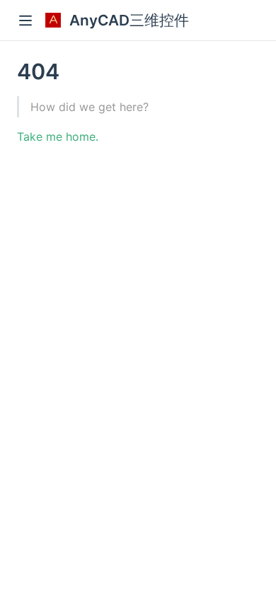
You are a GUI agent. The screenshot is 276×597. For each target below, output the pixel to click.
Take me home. (57, 136)
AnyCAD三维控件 (129, 20)
